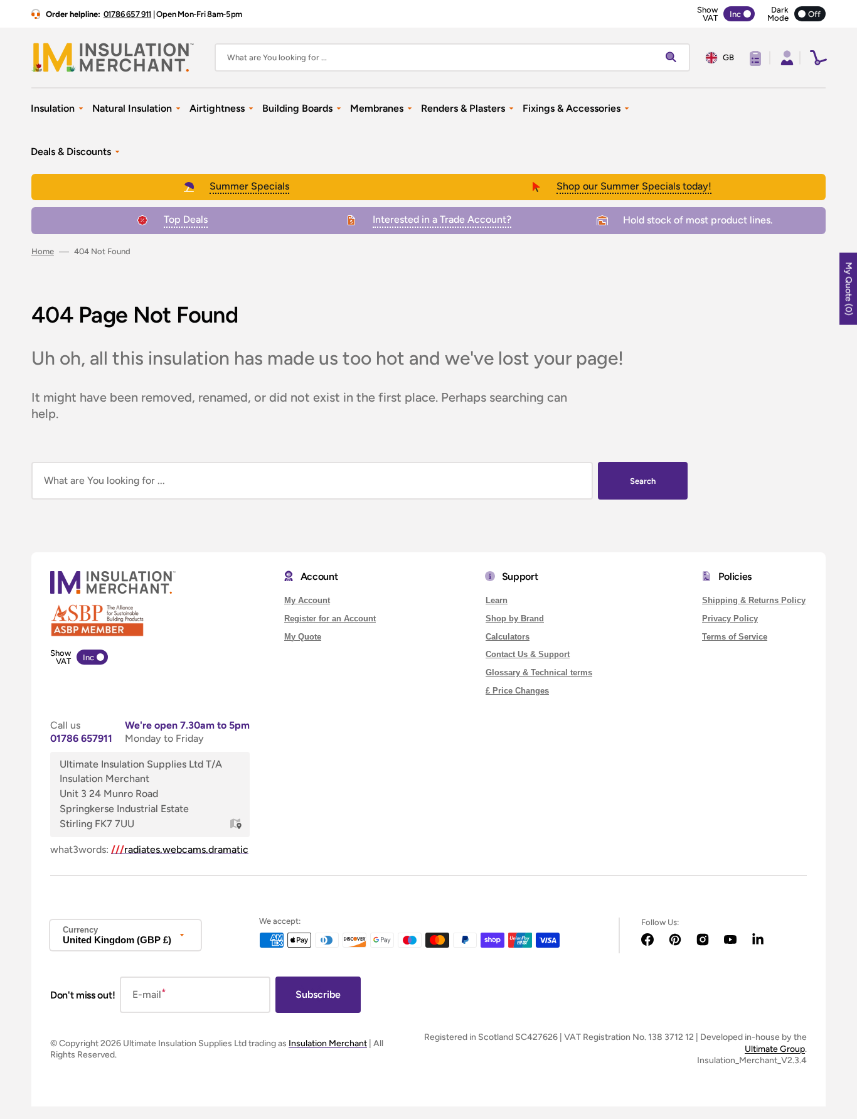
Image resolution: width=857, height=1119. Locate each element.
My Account (307, 600)
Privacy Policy (730, 618)
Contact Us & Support (528, 654)
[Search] (673, 58)
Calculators (508, 636)
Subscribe (318, 994)
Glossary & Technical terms (539, 672)
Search (643, 481)
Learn (497, 600)
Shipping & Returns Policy (754, 600)
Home (42, 251)
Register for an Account (330, 618)
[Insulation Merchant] (112, 57)
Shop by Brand (515, 618)
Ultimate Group (775, 1049)
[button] (785, 58)
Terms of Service (734, 636)
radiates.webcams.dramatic (179, 849)
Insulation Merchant (328, 1043)
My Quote (302, 636)
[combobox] (452, 57)
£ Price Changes (517, 690)
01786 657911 (81, 738)
